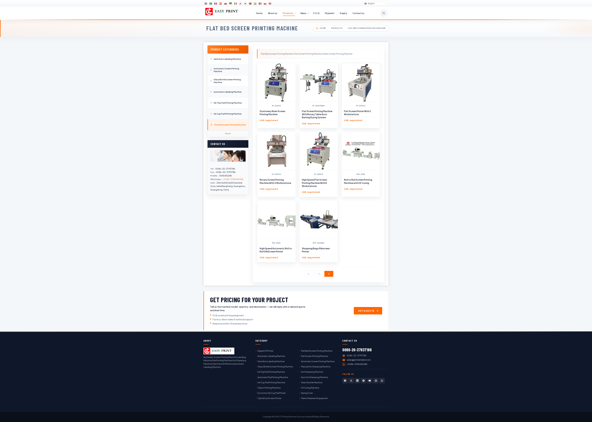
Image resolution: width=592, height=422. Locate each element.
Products (288, 13)
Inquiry (343, 13)
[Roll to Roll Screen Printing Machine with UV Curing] (360, 151)
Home (259, 13)
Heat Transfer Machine (311, 382)
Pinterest (363, 380)
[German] (230, 3)
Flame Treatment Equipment (314, 398)
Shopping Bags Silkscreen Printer (316, 250)
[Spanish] (220, 3)
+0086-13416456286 (233, 179)
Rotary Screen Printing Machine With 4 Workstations (275, 181)
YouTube (369, 380)
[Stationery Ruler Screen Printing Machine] (276, 82)
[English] (206, 3)
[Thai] (270, 3)
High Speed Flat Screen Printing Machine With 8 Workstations (314, 182)
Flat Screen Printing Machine (314, 356)
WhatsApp (382, 380)
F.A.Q (316, 13)
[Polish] (265, 3)
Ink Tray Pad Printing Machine (228, 103)
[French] (215, 3)
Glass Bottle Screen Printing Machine (227, 81)
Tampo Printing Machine (269, 387)
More (228, 133)
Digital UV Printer (265, 351)
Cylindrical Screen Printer (269, 398)
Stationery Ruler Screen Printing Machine (272, 113)
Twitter (351, 380)
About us (272, 13)
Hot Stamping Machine (312, 372)
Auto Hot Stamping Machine (314, 377)
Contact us (358, 13)
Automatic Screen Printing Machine (226, 70)
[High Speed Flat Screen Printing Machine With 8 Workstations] (318, 151)
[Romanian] (260, 3)
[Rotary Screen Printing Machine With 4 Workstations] (276, 151)
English (371, 3)
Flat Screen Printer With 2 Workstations (357, 113)
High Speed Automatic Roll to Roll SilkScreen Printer (276, 250)
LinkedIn (357, 380)
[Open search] (383, 13)
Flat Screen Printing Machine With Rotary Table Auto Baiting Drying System (317, 114)
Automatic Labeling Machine (228, 92)
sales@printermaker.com (358, 360)
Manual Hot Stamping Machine (315, 366)
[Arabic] (210, 3)
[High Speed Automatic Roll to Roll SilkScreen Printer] (276, 219)
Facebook (345, 380)
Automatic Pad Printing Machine (273, 377)
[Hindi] (255, 3)
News (303, 13)
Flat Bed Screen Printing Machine (252, 28)
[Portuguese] (250, 3)
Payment (329, 13)
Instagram (375, 380)
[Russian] (225, 3)
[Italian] (235, 3)
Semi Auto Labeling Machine (227, 59)
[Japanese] (240, 3)
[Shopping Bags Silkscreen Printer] (318, 219)
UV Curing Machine (310, 387)
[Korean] (245, 3)
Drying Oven (307, 393)
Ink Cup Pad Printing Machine (228, 114)
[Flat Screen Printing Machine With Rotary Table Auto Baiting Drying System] (318, 82)
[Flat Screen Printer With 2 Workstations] (360, 82)
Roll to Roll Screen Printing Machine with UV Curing (358, 181)
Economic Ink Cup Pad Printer (272, 393)
